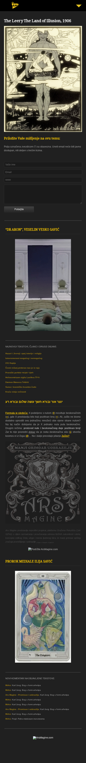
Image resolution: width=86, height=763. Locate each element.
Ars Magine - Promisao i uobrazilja (22, 695)
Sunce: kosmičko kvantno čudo (20, 387)
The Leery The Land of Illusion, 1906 (37, 21)
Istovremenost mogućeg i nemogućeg (23, 358)
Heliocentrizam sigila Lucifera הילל (22, 377)
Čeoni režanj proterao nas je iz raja (22, 368)
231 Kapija (10, 363)
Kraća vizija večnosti (15, 392)
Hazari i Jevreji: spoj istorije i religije (23, 353)
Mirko (8, 685)
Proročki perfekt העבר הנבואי (19, 373)
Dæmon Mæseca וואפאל (17, 382)
